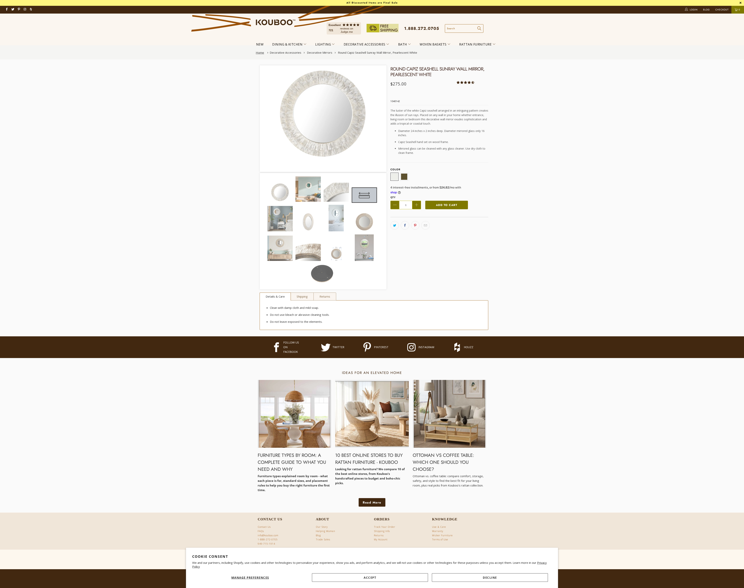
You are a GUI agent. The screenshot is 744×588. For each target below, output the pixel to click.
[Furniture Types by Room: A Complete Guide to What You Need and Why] (294, 414)
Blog (318, 535)
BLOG (707, 9)
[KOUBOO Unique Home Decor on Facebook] (7, 9)
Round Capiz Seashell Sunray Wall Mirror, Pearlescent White (377, 52)
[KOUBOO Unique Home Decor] (275, 21)
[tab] (275, 296)
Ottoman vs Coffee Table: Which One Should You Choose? (443, 462)
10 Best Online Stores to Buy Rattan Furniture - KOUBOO (369, 459)
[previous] (268, 118)
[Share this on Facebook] (405, 225)
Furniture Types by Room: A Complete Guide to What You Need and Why (292, 462)
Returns (379, 535)
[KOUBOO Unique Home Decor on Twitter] (13, 9)
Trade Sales (323, 539)
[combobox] (464, 28)
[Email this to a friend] (425, 225)
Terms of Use (440, 539)
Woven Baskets (433, 44)
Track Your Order (384, 527)
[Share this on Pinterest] (415, 225)
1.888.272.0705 (421, 28)
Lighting (323, 44)
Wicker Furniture (442, 535)
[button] (465, 82)
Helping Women (325, 531)
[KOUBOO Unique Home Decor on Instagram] (25, 9)
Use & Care (439, 527)
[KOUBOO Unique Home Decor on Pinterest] (19, 9)
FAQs (261, 531)
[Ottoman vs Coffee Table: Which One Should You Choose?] (449, 414)
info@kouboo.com (268, 535)
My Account (381, 539)
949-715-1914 (266, 543)
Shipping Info (382, 531)
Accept (370, 577)
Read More (372, 502)
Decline (490, 577)
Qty (392, 197)
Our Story (322, 527)
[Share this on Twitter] (394, 225)
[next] (378, 118)
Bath (403, 44)
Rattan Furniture (476, 44)
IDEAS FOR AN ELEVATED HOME (372, 372)
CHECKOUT (722, 9)
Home (260, 52)
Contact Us (264, 527)
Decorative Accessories (365, 44)
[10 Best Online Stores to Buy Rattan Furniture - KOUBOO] (372, 414)
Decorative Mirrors (319, 52)
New (260, 44)
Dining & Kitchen (287, 44)
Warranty (437, 531)
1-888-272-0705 (268, 539)
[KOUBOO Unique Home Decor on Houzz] (30, 9)
